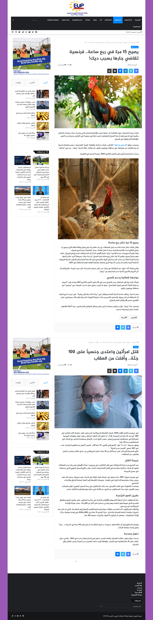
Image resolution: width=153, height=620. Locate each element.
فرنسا (123, 317)
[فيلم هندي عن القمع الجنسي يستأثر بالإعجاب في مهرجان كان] (43, 94)
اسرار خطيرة (65, 20)
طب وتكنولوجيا (77, 20)
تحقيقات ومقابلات (53, 20)
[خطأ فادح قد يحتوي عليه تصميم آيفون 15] (43, 136)
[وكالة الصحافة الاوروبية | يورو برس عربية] (76, 8)
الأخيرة (32, 82)
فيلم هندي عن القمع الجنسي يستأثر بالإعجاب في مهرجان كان (25, 93)
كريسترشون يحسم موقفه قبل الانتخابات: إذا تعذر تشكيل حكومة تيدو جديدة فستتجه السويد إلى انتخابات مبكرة (23, 173)
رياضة (95, 20)
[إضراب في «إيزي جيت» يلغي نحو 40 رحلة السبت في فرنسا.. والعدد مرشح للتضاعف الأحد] (22, 190)
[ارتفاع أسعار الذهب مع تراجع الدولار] (43, 116)
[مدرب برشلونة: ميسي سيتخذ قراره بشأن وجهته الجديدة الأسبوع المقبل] (43, 105)
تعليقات (18, 82)
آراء (101, 20)
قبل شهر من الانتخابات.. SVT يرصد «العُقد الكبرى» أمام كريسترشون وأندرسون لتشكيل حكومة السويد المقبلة (41, 203)
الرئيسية (137, 20)
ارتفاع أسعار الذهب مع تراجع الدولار (25, 114)
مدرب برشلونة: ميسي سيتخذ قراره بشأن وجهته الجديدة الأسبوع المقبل (25, 104)
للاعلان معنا (138, 592)
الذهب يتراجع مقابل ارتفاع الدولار (26, 124)
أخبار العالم (108, 20)
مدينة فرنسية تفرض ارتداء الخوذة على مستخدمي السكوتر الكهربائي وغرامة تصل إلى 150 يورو (41, 172)
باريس (133, 317)
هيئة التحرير (138, 585)
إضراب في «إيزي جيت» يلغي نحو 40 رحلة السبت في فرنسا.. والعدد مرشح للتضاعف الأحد (23, 202)
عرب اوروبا (127, 42)
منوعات (87, 20)
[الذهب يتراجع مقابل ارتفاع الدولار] (43, 126)
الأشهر (45, 82)
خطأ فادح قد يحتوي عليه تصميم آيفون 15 (26, 134)
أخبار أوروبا (118, 20)
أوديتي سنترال (120, 145)
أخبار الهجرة (136, 27)
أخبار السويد (128, 20)
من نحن (139, 588)
